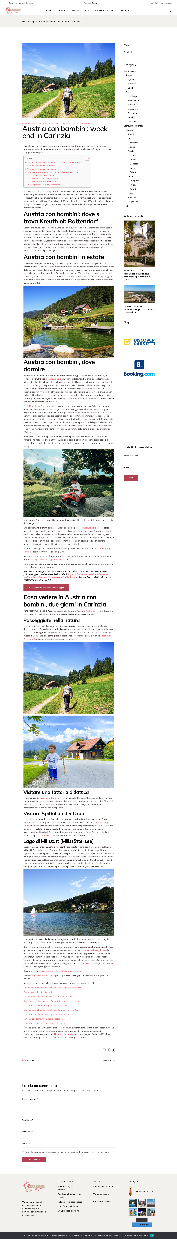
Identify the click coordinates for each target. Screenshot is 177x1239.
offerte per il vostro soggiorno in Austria (48, 559)
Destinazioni (82, 123)
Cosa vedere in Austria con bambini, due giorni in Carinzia (54, 172)
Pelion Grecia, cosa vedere (70, 1202)
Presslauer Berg (53, 379)
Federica (53, 123)
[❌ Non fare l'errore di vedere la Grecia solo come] (151, 1212)
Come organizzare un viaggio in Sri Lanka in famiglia (47, 996)
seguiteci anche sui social (43, 975)
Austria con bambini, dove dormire (43, 169)
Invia (131, 478)
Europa (32, 21)
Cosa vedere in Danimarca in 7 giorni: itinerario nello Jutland (51, 1001)
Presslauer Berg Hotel (40, 406)
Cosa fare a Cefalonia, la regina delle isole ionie (45, 1005)
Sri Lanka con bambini (68, 1210)
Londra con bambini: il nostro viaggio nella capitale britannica (52, 987)
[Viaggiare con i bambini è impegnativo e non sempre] (142, 1203)
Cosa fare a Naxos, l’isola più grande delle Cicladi (46, 1014)
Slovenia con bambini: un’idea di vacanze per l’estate (47, 1019)
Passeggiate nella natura (42, 175)
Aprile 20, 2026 (133, 306)
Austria (40, 21)
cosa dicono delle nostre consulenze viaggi (62, 971)
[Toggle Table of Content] (86, 159)
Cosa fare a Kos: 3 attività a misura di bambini (44, 1023)
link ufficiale (46, 835)
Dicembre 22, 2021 (33, 123)
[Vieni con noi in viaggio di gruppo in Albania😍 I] (133, 1212)
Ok (152, 1235)
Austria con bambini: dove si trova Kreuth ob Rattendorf (54, 162)
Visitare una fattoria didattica (44, 178)
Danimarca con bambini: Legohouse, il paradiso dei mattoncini (52, 1010)
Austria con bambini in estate (41, 165)
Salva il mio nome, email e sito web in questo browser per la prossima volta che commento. (67, 1152)
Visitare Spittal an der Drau (43, 181)
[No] (174, 1235)
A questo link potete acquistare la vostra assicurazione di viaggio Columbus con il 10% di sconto (65, 576)
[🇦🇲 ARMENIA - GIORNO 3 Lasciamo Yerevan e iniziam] (151, 1203)
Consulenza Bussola (102, 1201)
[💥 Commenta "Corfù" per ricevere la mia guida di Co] (133, 1203)
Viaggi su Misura (101, 1194)
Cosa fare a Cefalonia (68, 1206)
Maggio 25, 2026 (133, 270)
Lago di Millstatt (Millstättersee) (45, 184)
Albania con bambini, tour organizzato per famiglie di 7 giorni (138, 276)
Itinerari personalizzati (104, 1186)
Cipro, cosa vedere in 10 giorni (37, 992)
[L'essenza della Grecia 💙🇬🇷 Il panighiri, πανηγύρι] (142, 1212)
